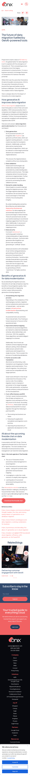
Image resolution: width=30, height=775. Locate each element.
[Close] (28, 746)
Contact (15, 668)
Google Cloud (15, 730)
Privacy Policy (15, 670)
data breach (16, 232)
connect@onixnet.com (15, 646)
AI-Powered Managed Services (15, 696)
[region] (15, 759)
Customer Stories (15, 742)
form (7, 496)
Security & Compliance (15, 691)
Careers (15, 660)
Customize (15, 767)
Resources (15, 739)
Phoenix (15, 721)
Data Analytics (15, 684)
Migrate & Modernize (15, 686)
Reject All (15, 771)
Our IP (15, 703)
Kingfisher (19, 136)
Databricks (15, 733)
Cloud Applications (15, 689)
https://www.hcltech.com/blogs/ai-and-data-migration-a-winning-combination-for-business (14, 522)
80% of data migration (9, 106)
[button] (21, 4)
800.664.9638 (15, 648)
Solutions (15, 674)
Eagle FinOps (15, 723)
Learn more (5, 576)
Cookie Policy (11, 758)
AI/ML (3, 30)
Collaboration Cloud (15, 694)
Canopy (15, 708)
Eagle (15, 711)
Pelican (15, 716)
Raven (15, 713)
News (15, 663)
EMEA (15, 665)
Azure (15, 735)
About (15, 658)
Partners (15, 727)
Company (15, 655)
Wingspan (15, 706)
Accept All (15, 762)
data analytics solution (11, 487)
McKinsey (10, 404)
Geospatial (15, 699)
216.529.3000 (15, 650)
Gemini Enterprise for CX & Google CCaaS (15, 680)
